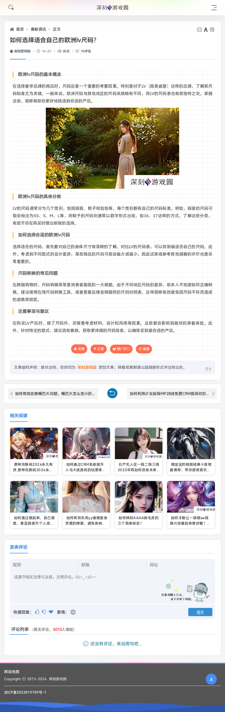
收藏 (81, 349)
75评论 (86, 51)
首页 (20, 29)
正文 (57, 29)
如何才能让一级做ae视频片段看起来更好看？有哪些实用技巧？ (190, 523)
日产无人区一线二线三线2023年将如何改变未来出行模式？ (138, 469)
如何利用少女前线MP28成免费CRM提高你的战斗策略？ (173, 393)
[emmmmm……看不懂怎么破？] (44, 612)
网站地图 (11, 672)
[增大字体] (212, 29)
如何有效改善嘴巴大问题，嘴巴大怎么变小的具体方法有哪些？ (56, 393)
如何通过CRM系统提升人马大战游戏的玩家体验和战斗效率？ (85, 469)
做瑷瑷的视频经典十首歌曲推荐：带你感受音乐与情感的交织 (191, 469)
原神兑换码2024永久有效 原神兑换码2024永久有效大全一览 (33, 469)
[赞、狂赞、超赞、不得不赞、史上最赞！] (51, 612)
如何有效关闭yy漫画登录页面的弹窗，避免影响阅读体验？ (86, 523)
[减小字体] (200, 29)
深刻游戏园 (22, 51)
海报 (146, 349)
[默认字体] (206, 29)
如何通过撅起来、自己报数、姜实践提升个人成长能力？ (34, 523)
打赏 (100, 349)
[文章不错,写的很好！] (38, 612)
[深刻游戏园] (112, 7)
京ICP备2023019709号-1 (25, 692)
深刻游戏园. (58, 679)
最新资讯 (38, 29)
